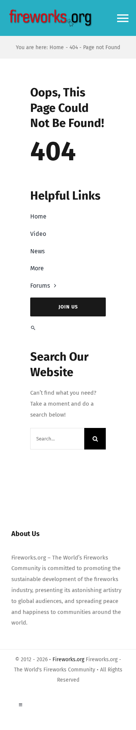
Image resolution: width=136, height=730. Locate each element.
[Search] (68, 328)
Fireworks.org (68, 659)
